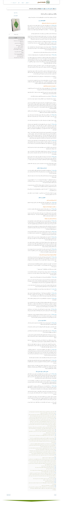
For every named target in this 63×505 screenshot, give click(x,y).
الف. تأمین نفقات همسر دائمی (18, 48)
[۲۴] (55, 482)
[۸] (55, 438)
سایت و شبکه (14, 2)
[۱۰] (55, 443)
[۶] (55, 434)
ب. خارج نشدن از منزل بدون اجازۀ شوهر (19, 44)
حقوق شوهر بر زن (20, 39)
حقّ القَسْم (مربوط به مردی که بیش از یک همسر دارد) (19, 54)
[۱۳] (55, 455)
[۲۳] (55, 481)
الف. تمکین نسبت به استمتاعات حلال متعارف (19, 41)
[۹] (55, 439)
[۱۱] (55, 448)
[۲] (55, 414)
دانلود (18, 2)
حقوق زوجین (16, 15)
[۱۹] (55, 470)
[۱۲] (55, 450)
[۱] (55, 411)
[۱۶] (55, 466)
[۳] (55, 418)
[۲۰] (55, 473)
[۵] (55, 431)
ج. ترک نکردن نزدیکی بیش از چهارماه (19, 52)
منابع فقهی (27, 2)
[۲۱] (55, 478)
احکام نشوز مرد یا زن (20, 56)
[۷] (55, 435)
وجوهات (22, 2)
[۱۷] (55, 467)
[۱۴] (55, 457)
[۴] (55, 429)
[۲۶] (55, 487)
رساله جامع (15, 12)
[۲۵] (55, 485)
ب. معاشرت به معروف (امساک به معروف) (19, 50)
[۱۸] (55, 468)
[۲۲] (55, 480)
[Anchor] (57, 13)
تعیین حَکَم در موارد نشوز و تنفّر (18, 57)
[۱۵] (55, 459)
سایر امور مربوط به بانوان (19, 45)
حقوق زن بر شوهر (20, 46)
